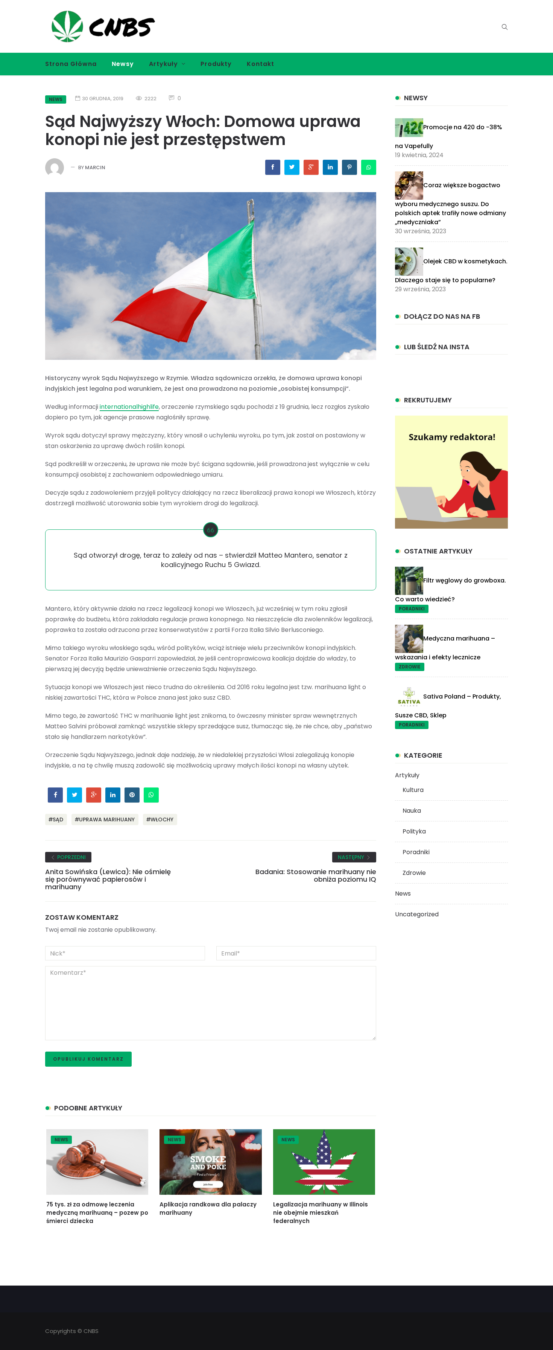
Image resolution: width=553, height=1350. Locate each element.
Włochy (161, 819)
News (61, 1139)
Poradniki (412, 608)
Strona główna (71, 64)
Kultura (413, 790)
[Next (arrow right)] (382, 680)
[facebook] (272, 167)
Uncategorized (417, 914)
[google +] (311, 167)
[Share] (370, 102)
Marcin (95, 167)
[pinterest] (349, 167)
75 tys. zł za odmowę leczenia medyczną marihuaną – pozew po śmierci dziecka (97, 1212)
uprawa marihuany (107, 819)
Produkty (216, 64)
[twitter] (292, 167)
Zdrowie (410, 667)
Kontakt (260, 64)
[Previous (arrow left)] (53, 680)
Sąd (58, 819)
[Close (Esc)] (386, 102)
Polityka (414, 831)
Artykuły (163, 64)
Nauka (412, 810)
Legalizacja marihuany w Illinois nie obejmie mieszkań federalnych (320, 1212)
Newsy (123, 64)
